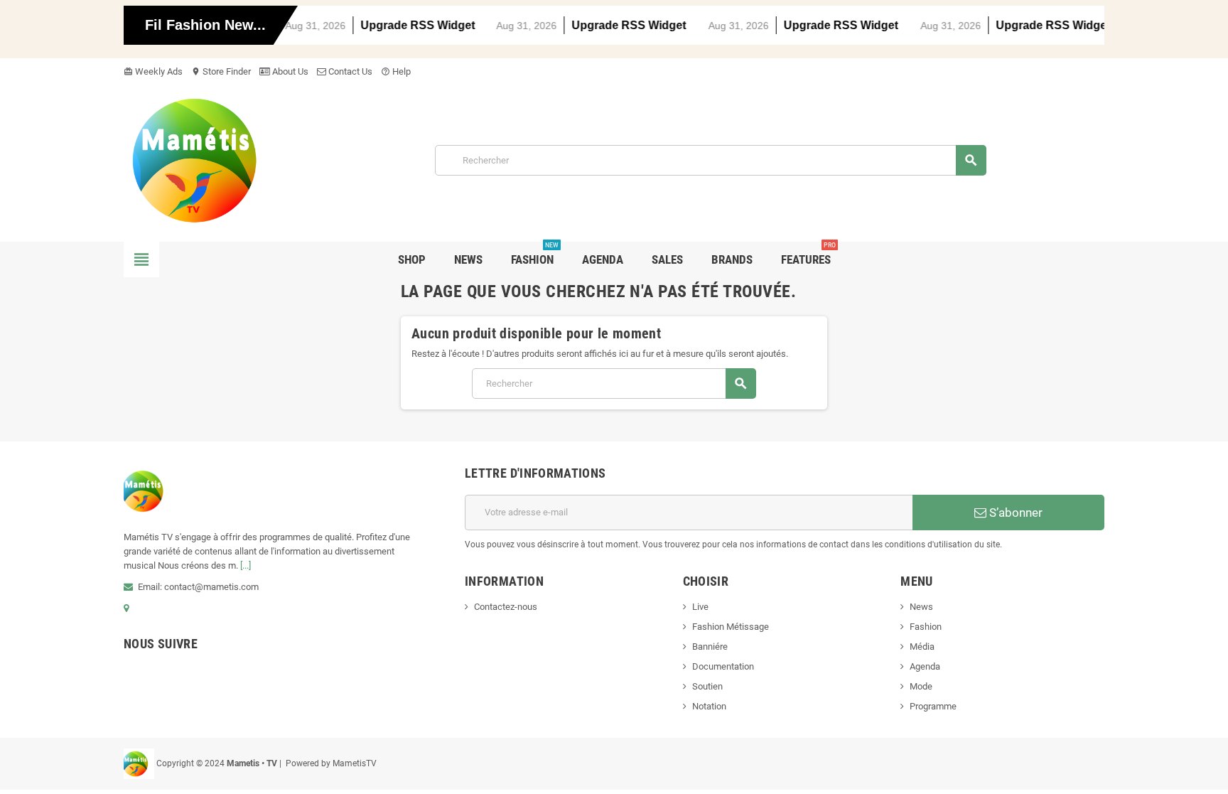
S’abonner (1014, 512)
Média (922, 646)
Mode (921, 686)
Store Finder (221, 71)
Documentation (723, 666)
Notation (709, 706)
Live (700, 606)
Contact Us (349, 71)
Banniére (710, 646)
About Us (289, 71)
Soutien (707, 686)
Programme (933, 706)
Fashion (926, 626)
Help (396, 71)
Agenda (925, 666)
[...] (245, 565)
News (921, 606)
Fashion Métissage (730, 626)
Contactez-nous (505, 606)
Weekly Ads (153, 71)
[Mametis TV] (212, 159)
